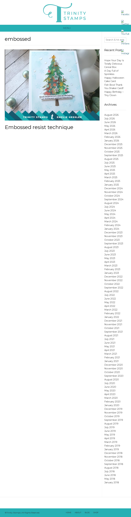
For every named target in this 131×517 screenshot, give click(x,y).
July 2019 (109, 427)
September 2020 (113, 375)
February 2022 (112, 313)
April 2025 (109, 173)
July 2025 (109, 162)
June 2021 (110, 342)
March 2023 (110, 265)
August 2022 (111, 291)
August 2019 (111, 423)
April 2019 (109, 438)
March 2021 (110, 353)
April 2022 (109, 306)
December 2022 (113, 276)
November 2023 (113, 236)
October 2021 (111, 328)
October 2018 (112, 460)
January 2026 (111, 140)
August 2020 (111, 379)
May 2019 (109, 434)
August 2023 (111, 247)
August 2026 (111, 114)
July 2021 (109, 339)
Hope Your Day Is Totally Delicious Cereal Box (114, 64)
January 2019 (111, 449)
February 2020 (112, 401)
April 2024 (109, 217)
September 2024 (113, 199)
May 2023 (109, 258)
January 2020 (111, 405)
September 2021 (113, 331)
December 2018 (113, 453)
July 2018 (109, 471)
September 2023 (113, 243)
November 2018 (113, 456)
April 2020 (110, 394)
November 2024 (113, 192)
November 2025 (113, 148)
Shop (95, 512)
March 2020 (111, 397)
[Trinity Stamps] (65, 12)
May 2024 (109, 214)
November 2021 (113, 324)
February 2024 (112, 225)
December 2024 (113, 188)
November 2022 (113, 280)
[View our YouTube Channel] (115, 513)
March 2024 (111, 221)
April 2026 (109, 129)
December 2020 (113, 364)
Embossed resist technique (39, 127)
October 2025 (111, 151)
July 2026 (109, 118)
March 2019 (110, 442)
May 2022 (109, 302)
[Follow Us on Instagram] (119, 513)
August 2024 (111, 203)
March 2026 (110, 133)
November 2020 (113, 368)
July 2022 (109, 295)
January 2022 (111, 317)
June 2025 (110, 166)
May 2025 (109, 170)
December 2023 (113, 232)
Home (68, 512)
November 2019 (113, 412)
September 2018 (113, 464)
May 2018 (109, 478)
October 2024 (112, 195)
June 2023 (110, 254)
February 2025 (112, 181)
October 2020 (112, 372)
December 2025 (113, 144)
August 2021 (111, 335)
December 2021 (113, 320)
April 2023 (109, 261)
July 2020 (109, 383)
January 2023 (111, 273)
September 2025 (113, 155)
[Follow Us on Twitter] (111, 513)
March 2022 (110, 309)
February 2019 (112, 445)
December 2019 (113, 409)
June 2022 (110, 298)
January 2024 (111, 228)
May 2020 (110, 390)
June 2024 (110, 210)
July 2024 (109, 206)
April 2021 (109, 350)
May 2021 (109, 346)
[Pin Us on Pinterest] (123, 513)
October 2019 (111, 416)
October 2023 (112, 239)
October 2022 (112, 284)
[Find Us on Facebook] (106, 513)
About (78, 512)
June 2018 (110, 475)
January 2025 (111, 184)
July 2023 (109, 250)
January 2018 (111, 482)
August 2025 (111, 159)
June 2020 (110, 386)
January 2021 (111, 361)
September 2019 (113, 420)
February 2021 (112, 357)
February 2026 (112, 137)
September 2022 (113, 287)
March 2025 (110, 177)
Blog (87, 512)
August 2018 (111, 467)
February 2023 (112, 269)
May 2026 (109, 125)
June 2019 (110, 431)
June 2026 (110, 122)
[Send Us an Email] (102, 513)
